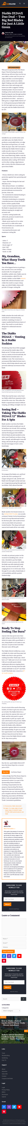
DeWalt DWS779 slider (11, 514)
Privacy (16, 991)
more (11, 37)
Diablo (13, 806)
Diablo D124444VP (13, 810)
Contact (4, 1076)
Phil (12, 32)
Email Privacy (16, 908)
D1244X (23, 278)
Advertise (4, 1071)
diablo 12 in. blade (9, 808)
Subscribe (5, 1074)
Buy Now (5, 772)
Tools (3, 1053)
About (3, 1069)
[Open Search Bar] (20, 3)
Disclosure (5, 1094)
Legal (3, 1087)
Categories (5, 1008)
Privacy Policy (6, 1090)
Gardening (5, 1058)
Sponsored (18, 806)
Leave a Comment (18, 34)
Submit (7, 904)
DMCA (3, 1092)
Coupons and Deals (7, 1078)
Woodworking (6, 1055)
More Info (11, 908)
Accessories (8, 806)
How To (4, 1060)
